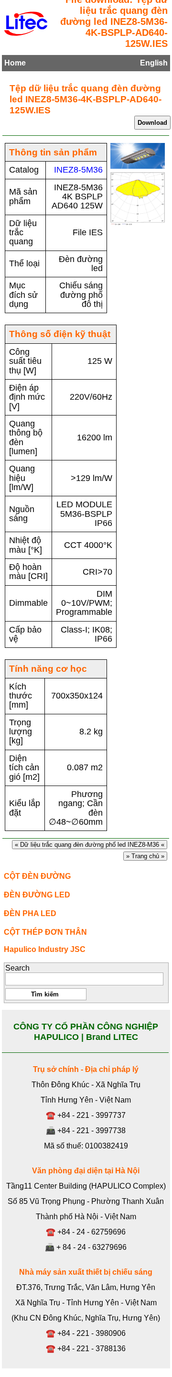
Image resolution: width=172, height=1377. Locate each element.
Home (15, 63)
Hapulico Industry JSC (45, 949)
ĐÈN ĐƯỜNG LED (37, 895)
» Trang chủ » (145, 856)
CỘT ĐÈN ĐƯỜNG (37, 876)
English (154, 63)
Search (17, 968)
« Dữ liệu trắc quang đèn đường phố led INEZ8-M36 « (89, 844)
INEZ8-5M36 (78, 170)
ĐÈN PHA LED (30, 913)
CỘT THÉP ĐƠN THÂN (45, 932)
